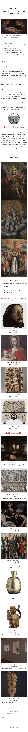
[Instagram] (16, 727)
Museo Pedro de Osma (14, 126)
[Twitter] (13, 727)
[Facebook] (11, 727)
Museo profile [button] (14, 152)
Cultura (14, 630)
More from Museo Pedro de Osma (14, 299)
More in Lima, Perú (14, 433)
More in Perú (14, 567)
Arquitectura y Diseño (14, 494)
